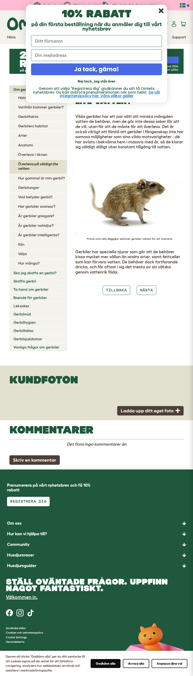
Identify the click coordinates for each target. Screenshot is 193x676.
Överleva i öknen (32, 154)
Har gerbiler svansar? (36, 206)
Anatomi (25, 145)
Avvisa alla (136, 663)
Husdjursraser (20, 555)
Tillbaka (116, 290)
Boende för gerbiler (30, 297)
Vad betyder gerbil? (35, 197)
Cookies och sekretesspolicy (24, 632)
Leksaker (21, 306)
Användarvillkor (16, 628)
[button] (96, 565)
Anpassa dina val (169, 663)
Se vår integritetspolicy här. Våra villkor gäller (110, 94)
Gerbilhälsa (23, 330)
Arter (22, 135)
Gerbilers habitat (33, 126)
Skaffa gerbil (24, 281)
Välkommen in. (22, 597)
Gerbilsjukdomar (27, 339)
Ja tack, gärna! (96, 69)
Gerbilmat (22, 314)
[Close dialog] (161, 11)
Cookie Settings (16, 637)
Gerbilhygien (24, 322)
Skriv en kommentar (34, 460)
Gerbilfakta (28, 116)
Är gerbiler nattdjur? (36, 225)
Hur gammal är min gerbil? (41, 178)
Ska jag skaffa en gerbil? (34, 273)
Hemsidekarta (15, 641)
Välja (22, 254)
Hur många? (29, 263)
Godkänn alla (105, 663)
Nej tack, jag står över (96, 81)
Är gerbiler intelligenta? (38, 235)
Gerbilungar (28, 187)
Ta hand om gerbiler (30, 289)
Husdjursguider (21, 565)
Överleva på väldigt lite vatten (38, 166)
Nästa (146, 290)
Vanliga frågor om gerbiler (36, 347)
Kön (21, 244)
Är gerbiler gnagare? (36, 216)
